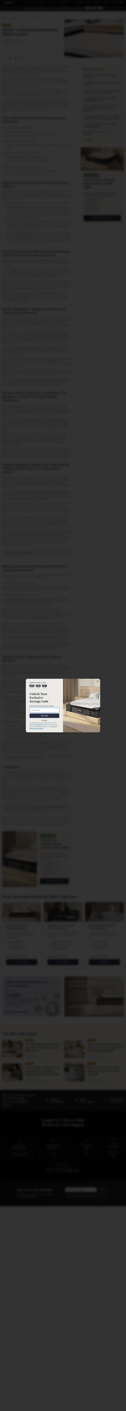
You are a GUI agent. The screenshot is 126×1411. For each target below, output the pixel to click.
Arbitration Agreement (36, 728)
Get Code (44, 715)
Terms (53, 727)
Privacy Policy (39, 725)
